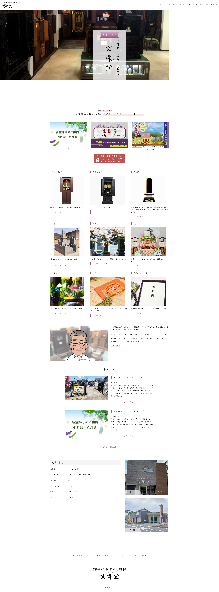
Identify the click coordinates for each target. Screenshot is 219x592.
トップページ (157, 5)
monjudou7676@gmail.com (77, 486)
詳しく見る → (68, 148)
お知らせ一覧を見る (109, 447)
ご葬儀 (175, 5)
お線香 (55, 273)
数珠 (94, 273)
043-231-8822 (73, 480)
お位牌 (195, 5)
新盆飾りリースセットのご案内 (129, 411)
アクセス (214, 5)
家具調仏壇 (57, 172)
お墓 (188, 5)
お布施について (140, 273)
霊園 (207, 5)
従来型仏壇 (97, 172)
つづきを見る (128, 402)
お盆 (201, 5)
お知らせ (167, 5)
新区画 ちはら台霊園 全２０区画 (131, 377)
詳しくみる (58, 212)
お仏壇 (182, 5)
